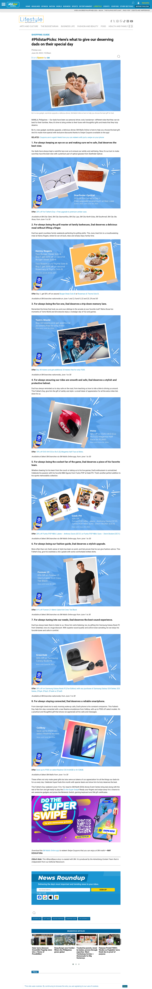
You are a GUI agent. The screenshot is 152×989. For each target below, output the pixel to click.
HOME (28, 6)
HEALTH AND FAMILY (118, 26)
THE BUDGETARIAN (49, 26)
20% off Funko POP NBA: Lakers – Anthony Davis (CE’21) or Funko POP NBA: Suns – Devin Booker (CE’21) (78, 534)
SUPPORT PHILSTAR (142, 6)
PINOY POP (126, 10)
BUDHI (101, 10)
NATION (52, 6)
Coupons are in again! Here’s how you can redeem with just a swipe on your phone (72, 137)
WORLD (59, 6)
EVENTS (106, 6)
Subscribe (145, 3)
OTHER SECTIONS (126, 6)
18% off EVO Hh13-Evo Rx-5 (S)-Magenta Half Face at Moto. (59, 452)
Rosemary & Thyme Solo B (88, 294)
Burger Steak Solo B (67, 294)
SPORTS (75, 6)
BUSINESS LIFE (68, 26)
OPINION (44, 6)
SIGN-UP (103, 890)
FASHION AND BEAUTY (87, 26)
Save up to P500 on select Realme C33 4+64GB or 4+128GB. (60, 770)
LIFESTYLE (98, 6)
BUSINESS (67, 6)
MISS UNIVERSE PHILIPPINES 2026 (85, 10)
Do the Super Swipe (71, 790)
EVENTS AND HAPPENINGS (141, 10)
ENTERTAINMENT (85, 6)
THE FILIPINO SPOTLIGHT (113, 10)
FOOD (103, 26)
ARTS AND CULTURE (29, 26)
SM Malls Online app (51, 850)
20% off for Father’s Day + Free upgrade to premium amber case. (61, 212)
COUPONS (115, 6)
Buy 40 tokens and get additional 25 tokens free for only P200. (60, 370)
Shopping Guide (40, 34)
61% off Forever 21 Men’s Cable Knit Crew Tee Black (56, 610)
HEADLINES (35, 6)
